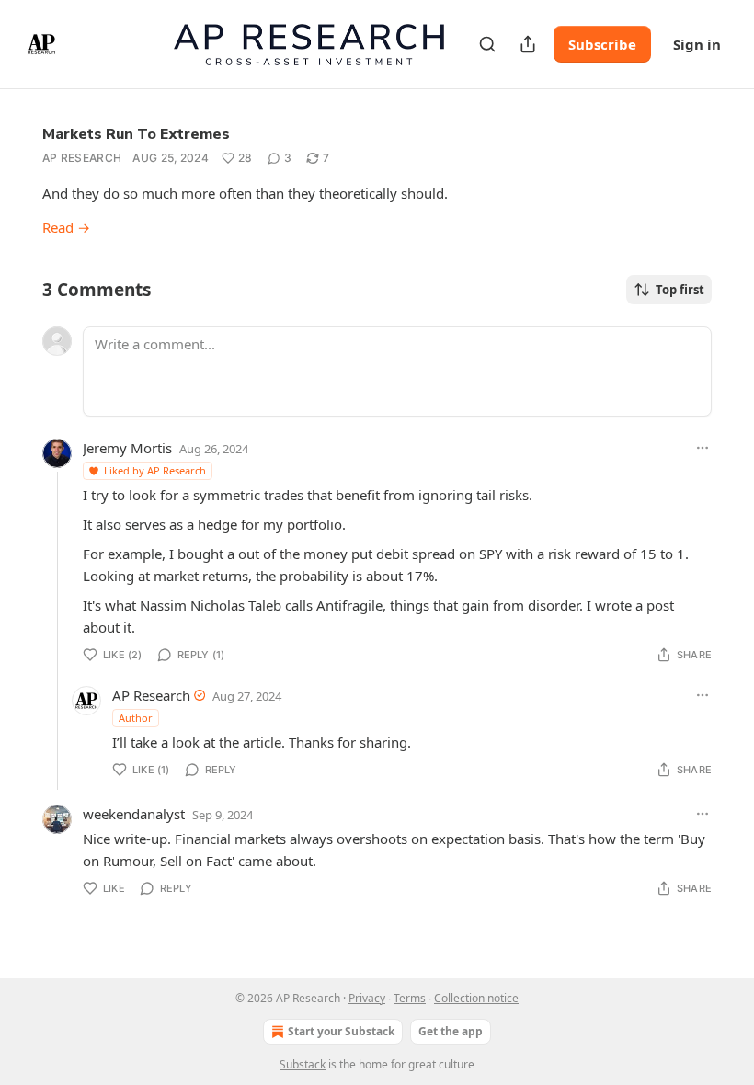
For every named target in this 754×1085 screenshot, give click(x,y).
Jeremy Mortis (127, 448)
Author (136, 718)
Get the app (450, 1031)
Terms (410, 998)
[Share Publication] (527, 44)
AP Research (81, 158)
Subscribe (602, 44)
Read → (66, 227)
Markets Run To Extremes (136, 134)
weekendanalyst (134, 814)
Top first (680, 289)
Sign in (697, 44)
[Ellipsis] (702, 448)
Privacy (366, 998)
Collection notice (476, 998)
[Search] (487, 44)
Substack (303, 1064)
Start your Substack (341, 1031)
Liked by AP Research (155, 470)
